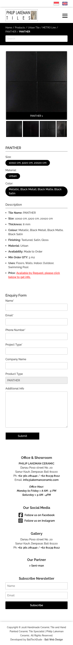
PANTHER (10, 31)
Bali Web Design (53, 639)
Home (8, 27)
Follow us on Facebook (40, 515)
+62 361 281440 (28, 475)
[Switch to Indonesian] (54, 3)
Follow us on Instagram (39, 520)
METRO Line (49, 27)
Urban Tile (34, 27)
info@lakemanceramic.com (41, 479)
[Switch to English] (63, 3)
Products (20, 27)
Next (62, 88)
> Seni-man (36, 565)
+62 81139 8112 (50, 475)
